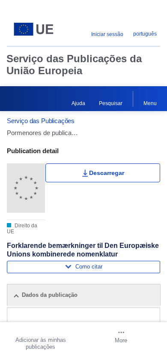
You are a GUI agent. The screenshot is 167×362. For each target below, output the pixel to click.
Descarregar (106, 172)
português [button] (145, 34)
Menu (150, 103)
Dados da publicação (50, 295)
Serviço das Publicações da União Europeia (74, 64)
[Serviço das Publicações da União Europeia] (34, 29)
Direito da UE (22, 229)
